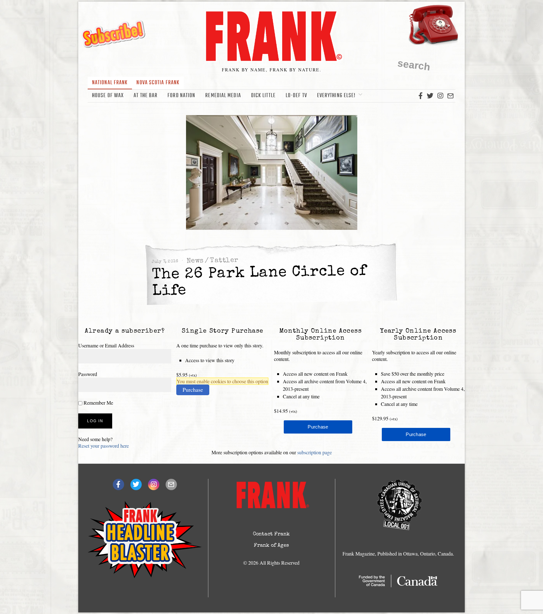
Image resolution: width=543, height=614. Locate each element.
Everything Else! (336, 95)
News (195, 261)
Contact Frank (271, 534)
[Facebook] (420, 96)
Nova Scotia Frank (157, 82)
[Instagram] (440, 96)
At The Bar (145, 95)
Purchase (193, 389)
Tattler (224, 260)
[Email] (450, 96)
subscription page (314, 452)
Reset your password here (103, 445)
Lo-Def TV (296, 95)
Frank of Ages (271, 545)
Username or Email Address (106, 345)
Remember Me (97, 402)
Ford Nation (181, 95)
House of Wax (107, 95)
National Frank (110, 82)
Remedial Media (223, 95)
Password (87, 374)
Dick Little (263, 95)
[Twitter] (430, 96)
